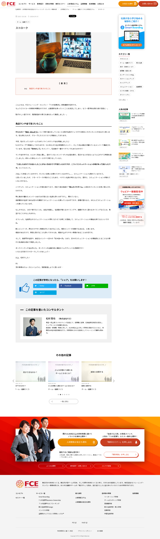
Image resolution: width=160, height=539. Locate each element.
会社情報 (100, 531)
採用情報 (135, 493)
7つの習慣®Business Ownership (50, 500)
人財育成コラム (80, 498)
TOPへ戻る (122, 100)
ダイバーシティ (125, 95)
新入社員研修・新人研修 (112, 507)
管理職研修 (108, 503)
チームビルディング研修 (112, 500)
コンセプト (19, 493)
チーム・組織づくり (126, 63)
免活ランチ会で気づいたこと (40, 88)
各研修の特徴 (106, 493)
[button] (58, 394)
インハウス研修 (44, 510)
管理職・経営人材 (125, 71)
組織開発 (139, 87)
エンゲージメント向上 (127, 75)
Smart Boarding (44, 497)
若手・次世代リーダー (127, 67)
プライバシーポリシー (85, 531)
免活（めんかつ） (31, 132)
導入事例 (78, 493)
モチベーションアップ (127, 79)
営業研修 (107, 510)
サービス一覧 (40, 493)
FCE (73, 523)
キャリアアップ (125, 83)
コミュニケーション (126, 87)
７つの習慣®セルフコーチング (49, 503)
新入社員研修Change (46, 507)
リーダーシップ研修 (111, 497)
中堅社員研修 (108, 513)
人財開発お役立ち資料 (83, 502)
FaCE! (84, 523)
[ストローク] (45, 293)
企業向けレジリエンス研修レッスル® (51, 513)
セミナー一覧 (20, 498)
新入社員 (139, 63)
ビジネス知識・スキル (127, 91)
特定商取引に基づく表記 (65, 531)
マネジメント (124, 59)
